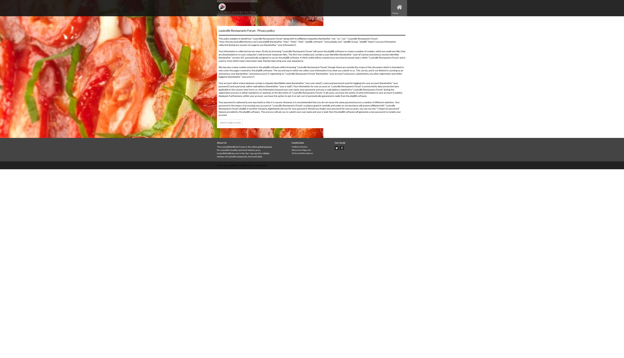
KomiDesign (261, 165)
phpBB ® (233, 165)
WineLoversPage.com (301, 150)
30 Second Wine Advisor (302, 153)
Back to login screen (230, 122)
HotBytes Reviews (300, 147)
